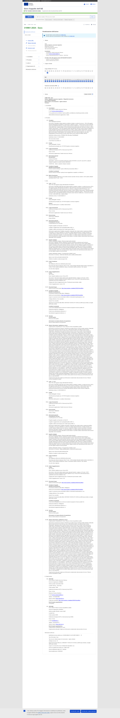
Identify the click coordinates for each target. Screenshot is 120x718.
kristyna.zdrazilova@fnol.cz (54, 53)
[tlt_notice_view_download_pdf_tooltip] (45, 81)
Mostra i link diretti (32, 43)
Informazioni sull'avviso (31, 69)
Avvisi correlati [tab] (27, 34)
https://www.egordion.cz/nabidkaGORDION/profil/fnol (72, 288)
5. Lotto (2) (28, 63)
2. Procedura (29, 59)
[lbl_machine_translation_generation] (58, 85)
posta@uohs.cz (55, 620)
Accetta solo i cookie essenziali (89, 711)
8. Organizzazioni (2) (30, 66)
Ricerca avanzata (48, 19)
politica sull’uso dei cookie (44, 712)
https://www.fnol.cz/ (60, 598)
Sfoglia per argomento (69, 19)
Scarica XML (31, 40)
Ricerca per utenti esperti (58, 19)
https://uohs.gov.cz (60, 624)
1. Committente (29, 56)
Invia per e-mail (31, 48)
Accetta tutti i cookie (75, 711)
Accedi (87, 4)
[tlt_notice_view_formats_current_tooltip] (92, 94)
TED (25, 24)
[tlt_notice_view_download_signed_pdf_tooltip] (47, 73)
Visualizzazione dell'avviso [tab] (30, 31)
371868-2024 (63, 34)
